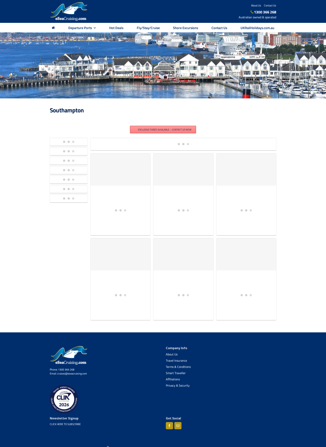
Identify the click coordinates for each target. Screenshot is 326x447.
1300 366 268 (265, 12)
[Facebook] (169, 425)
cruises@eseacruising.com (72, 373)
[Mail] (177, 425)
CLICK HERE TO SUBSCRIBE (65, 424)
